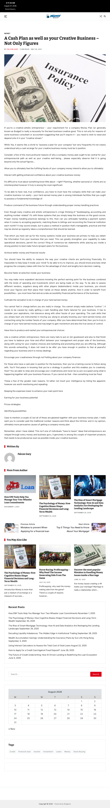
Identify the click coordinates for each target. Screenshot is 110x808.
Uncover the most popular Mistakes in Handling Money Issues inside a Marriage (88, 572)
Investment (48, 752)
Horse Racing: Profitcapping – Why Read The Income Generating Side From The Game (54, 573)
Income (37, 752)
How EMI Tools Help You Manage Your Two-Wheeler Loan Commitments (18, 500)
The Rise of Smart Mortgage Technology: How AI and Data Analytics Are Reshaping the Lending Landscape (88, 504)
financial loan (24, 752)
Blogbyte (67, 804)
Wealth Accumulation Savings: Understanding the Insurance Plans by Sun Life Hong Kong (51, 638)
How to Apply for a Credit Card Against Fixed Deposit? (34, 650)
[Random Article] (101, 16)
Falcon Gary (12, 49)
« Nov (11, 728)
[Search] (105, 16)
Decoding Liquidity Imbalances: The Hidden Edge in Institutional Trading (42, 633)
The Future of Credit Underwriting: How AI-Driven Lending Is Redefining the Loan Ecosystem (52, 655)
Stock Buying (79, 752)
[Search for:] (48, 675)
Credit (12, 752)
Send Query (10, 9)
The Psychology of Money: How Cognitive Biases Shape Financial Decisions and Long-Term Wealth (54, 507)
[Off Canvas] (5, 16)
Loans (58, 752)
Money (7, 33)
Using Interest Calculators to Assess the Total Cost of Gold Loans (39, 645)
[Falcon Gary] (9, 458)
